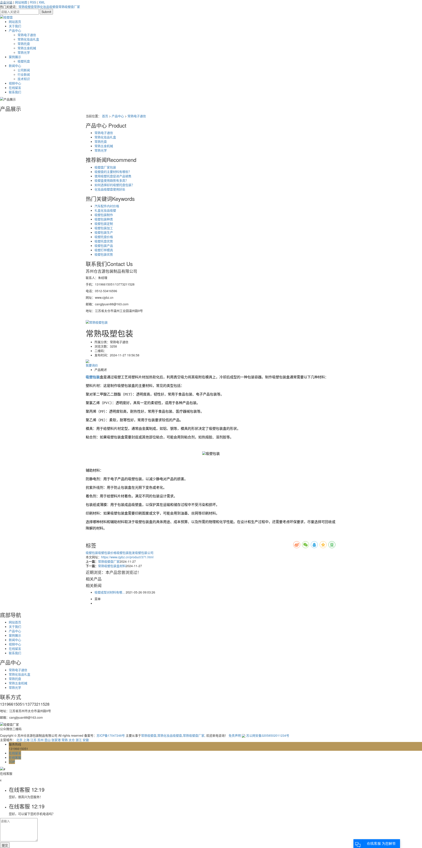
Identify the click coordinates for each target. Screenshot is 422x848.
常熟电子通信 (27, 35)
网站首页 (15, 21)
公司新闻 (24, 70)
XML (42, 2)
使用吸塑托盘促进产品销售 (113, 176)
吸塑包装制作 (104, 214)
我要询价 (92, 365)
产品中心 (15, 30)
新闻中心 (15, 65)
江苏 (33, 740)
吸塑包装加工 (104, 228)
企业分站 (6, 2)
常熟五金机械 (27, 48)
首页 (105, 116)
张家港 (56, 740)
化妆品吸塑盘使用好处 (110, 189)
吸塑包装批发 (125, 552)
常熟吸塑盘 (26, 6)
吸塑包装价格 (107, 552)
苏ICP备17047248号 (110, 735)
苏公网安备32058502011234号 (267, 735)
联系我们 (15, 92)
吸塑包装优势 (104, 254)
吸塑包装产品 (104, 245)
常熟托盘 (24, 43)
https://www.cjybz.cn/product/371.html (127, 557)
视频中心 (15, 83)
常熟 (65, 740)
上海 (26, 740)
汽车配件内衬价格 (107, 206)
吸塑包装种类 (104, 219)
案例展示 (15, 57)
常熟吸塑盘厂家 (69, 6)
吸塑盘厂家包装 (105, 167)
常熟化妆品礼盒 (28, 39)
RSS (33, 2)
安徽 (86, 740)
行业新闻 (24, 74)
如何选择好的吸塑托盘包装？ (115, 185)
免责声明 (235, 735)
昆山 (47, 740)
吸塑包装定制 (104, 223)
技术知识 (24, 79)
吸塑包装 (92, 552)
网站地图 (21, 2)
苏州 (40, 740)
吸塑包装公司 (144, 552)
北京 (19, 740)
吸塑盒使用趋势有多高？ (111, 180)
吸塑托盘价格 (104, 236)
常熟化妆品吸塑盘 (46, 6)
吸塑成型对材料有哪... (110, 592)
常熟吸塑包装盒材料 (112, 566)
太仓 (72, 740)
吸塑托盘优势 (104, 241)
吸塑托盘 (24, 61)
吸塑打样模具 (104, 250)
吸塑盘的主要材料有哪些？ (113, 171)
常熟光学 (24, 52)
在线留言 (15, 87)
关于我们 (15, 26)
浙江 (79, 740)
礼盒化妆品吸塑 (105, 210)
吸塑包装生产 (104, 232)
